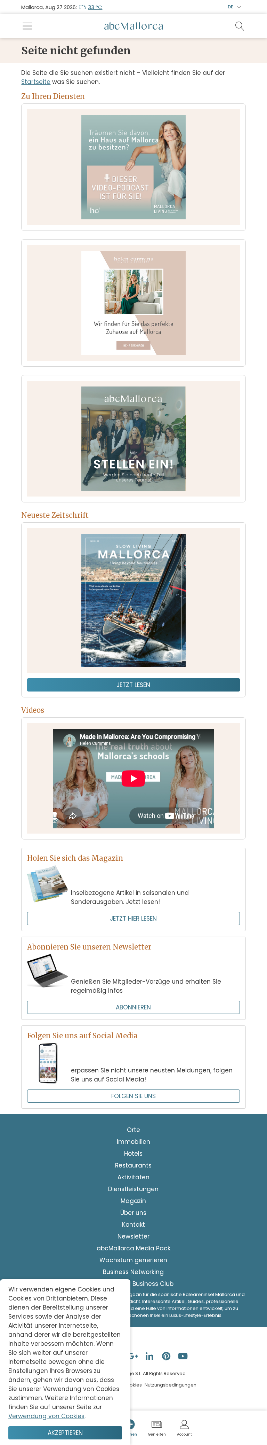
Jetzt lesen (133, 685)
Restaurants (133, 1165)
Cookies (132, 1385)
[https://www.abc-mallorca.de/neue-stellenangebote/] (133, 438)
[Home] (133, 26)
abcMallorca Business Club (133, 1284)
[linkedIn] (150, 1356)
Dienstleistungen (133, 1189)
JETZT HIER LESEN (133, 918)
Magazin (133, 1201)
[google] (133, 1356)
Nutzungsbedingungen (170, 1385)
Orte (133, 1130)
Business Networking (133, 1272)
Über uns (133, 1213)
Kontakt (133, 1224)
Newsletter (133, 1236)
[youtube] (184, 1356)
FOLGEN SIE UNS (133, 1096)
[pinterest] (167, 1356)
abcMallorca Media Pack (133, 1248)
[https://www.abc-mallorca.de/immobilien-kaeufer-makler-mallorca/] (133, 303)
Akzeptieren (65, 1433)
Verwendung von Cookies (46, 1416)
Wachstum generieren (133, 1260)
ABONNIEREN (133, 1007)
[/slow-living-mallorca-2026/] (133, 600)
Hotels (133, 1153)
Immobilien (133, 1142)
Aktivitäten (133, 1177)
